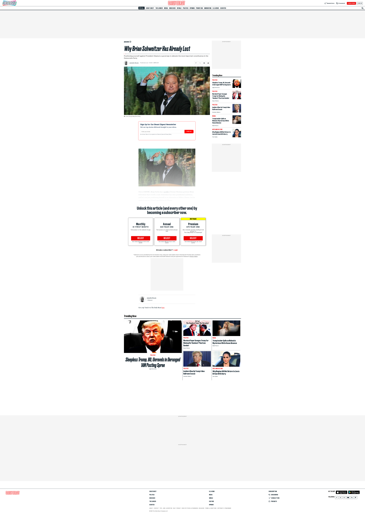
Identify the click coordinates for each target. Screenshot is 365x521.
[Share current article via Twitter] (200, 63)
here (163, 307)
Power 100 (199, 8)
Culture (211, 501)
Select (140, 238)
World (211, 498)
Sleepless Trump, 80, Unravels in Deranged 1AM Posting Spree (152, 362)
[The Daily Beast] (177, 3)
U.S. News (216, 8)
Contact (156, 508)
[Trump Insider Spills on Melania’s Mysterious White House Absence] (236, 123)
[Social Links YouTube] (348, 498)
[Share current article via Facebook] (196, 63)
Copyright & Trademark (224, 508)
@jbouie (150, 300)
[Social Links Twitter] (340, 498)
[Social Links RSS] (351, 498)
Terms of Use (160, 134)
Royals (179, 8)
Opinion (192, 8)
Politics (185, 8)
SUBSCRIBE (351, 3)
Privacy (178, 508)
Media (166, 8)
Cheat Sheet (150, 8)
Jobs (164, 508)
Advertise (169, 508)
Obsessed (172, 8)
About (151, 508)
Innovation (207, 8)
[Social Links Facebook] (336, 498)
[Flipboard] (355, 498)
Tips (160, 508)
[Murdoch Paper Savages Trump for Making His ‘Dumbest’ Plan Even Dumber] (236, 98)
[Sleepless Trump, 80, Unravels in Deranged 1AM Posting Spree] (236, 87)
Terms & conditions (210, 508)
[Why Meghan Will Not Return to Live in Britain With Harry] (236, 137)
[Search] (362, 8)
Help (174, 508)
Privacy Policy (168, 134)
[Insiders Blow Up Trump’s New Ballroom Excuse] (236, 112)
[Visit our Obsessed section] (15, 3)
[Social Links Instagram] (344, 498)
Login (175, 250)
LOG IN (360, 3)
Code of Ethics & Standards (190, 508)
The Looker (159, 8)
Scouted (223, 8)
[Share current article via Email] (204, 63)
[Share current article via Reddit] (208, 63)
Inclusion (201, 508)
